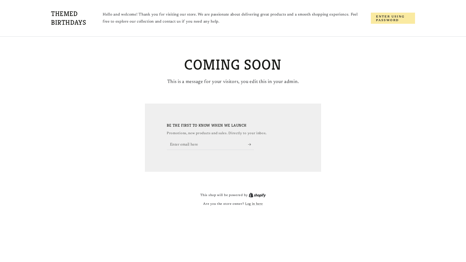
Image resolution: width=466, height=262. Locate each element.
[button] (393, 18)
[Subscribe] (251, 144)
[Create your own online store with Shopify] (257, 195)
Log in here (254, 203)
